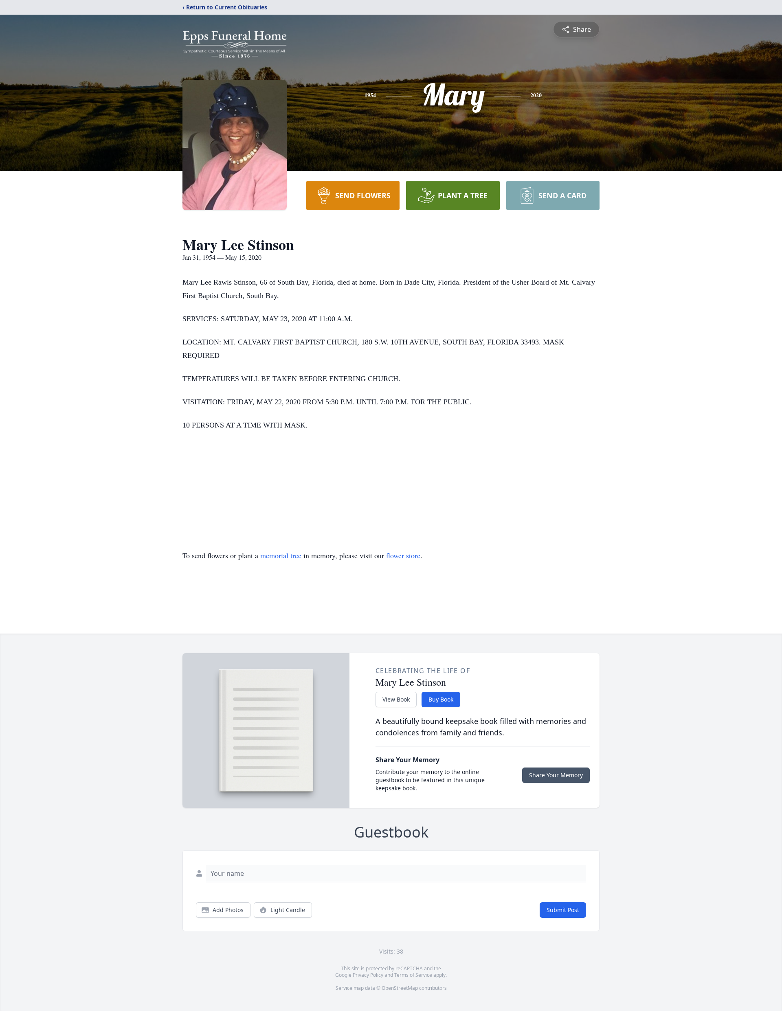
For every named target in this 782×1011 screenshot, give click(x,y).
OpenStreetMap (400, 988)
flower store (403, 555)
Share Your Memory (556, 775)
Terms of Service (413, 975)
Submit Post (563, 910)
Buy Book (440, 699)
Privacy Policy (368, 975)
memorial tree (280, 555)
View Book (396, 699)
